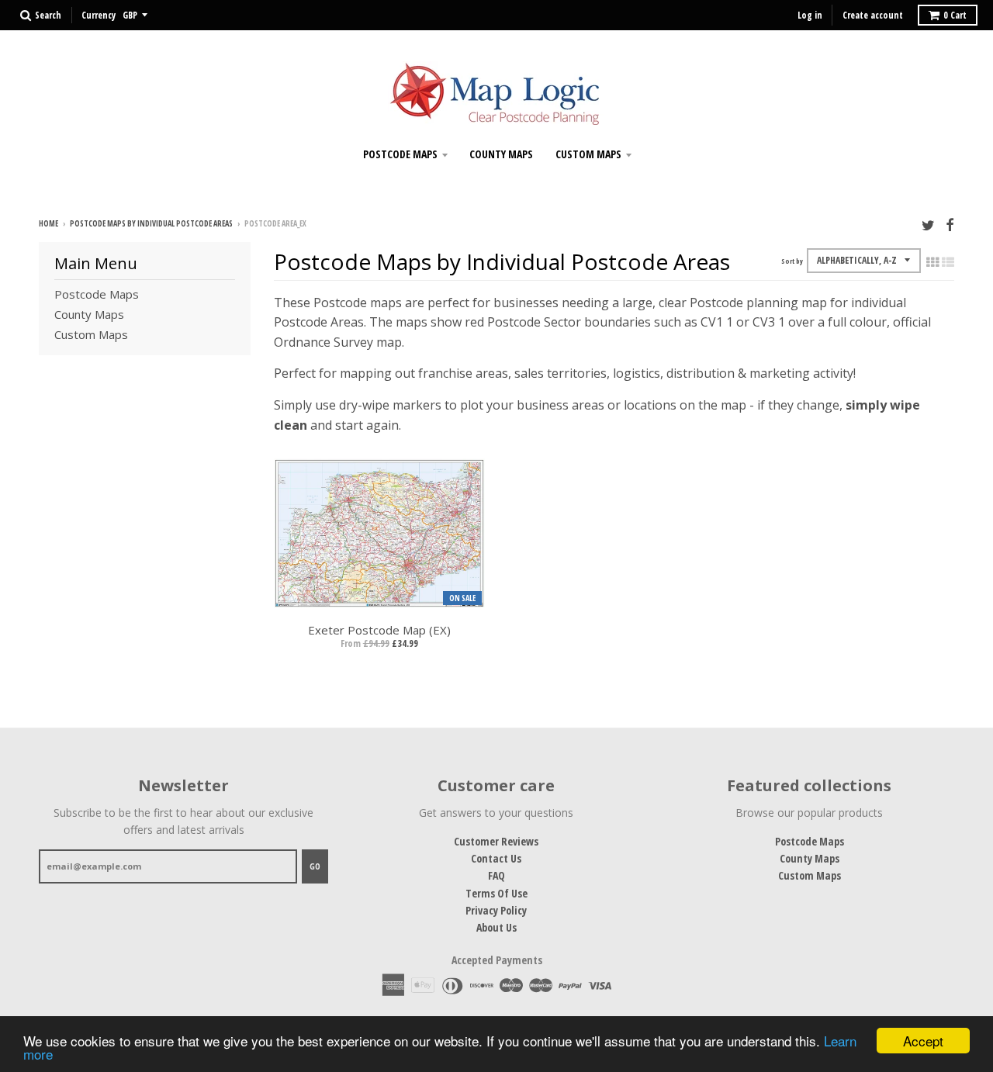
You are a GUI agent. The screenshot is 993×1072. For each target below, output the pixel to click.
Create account (872, 15)
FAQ (496, 875)
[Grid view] (932, 262)
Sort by (792, 261)
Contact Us (496, 858)
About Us (496, 927)
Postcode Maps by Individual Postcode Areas (151, 223)
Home (48, 223)
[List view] (948, 262)
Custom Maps (588, 154)
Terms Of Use (496, 893)
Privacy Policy (496, 910)
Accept (923, 1040)
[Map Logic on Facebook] (950, 224)
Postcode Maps (400, 154)
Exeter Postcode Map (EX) (379, 630)
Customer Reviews (496, 841)
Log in (810, 15)
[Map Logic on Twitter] (928, 224)
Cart (955, 15)
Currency (98, 15)
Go (315, 866)
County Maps (501, 154)
